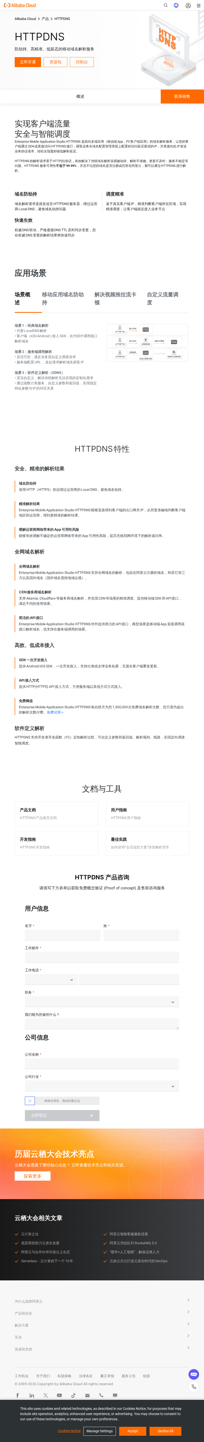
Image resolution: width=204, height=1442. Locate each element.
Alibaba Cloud (25, 19)
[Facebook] (18, 1395)
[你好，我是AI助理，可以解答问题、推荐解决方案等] (176, 5)
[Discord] (115, 1395)
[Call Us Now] (101, 1395)
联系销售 (182, 96)
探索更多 (33, 1176)
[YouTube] (59, 1395)
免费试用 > (55, 712)
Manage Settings (100, 1431)
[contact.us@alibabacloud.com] (87, 1395)
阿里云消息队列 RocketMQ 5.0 (133, 1243)
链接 (146, 1376)
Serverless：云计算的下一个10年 (47, 1261)
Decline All (165, 1431)
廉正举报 (107, 1376)
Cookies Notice (69, 1431)
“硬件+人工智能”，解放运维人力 (134, 1252)
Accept (132, 1431)
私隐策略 (64, 1376)
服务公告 (129, 1376)
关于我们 (43, 1376)
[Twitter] (46, 1395)
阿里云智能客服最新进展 (129, 1234)
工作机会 (22, 1376)
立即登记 (39, 1115)
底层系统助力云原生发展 (40, 1243)
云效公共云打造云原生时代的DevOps (138, 1261)
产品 (45, 19)
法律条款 (86, 1376)
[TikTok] (73, 1395)
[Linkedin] (32, 1395)
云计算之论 (30, 1234)
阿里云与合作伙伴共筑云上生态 (45, 1252)
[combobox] (51, 979)
